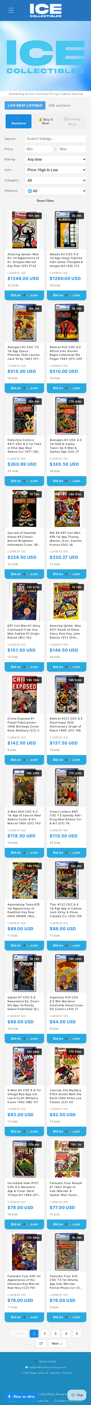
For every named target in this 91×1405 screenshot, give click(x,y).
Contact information (68, 1400)
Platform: (11, 190)
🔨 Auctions (18, 121)
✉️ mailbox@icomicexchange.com (45, 1367)
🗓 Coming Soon (72, 121)
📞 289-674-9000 (45, 1361)
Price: (9, 149)
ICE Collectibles (43, 1394)
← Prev (18, 1333)
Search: (10, 138)
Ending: (10, 159)
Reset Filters (45, 201)
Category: (12, 180)
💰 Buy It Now (45, 121)
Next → (57, 1343)
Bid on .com (24, 295)
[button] (11, 10)
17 (41, 1343)
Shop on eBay (24, 1396)
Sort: (8, 169)
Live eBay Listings (25, 105)
